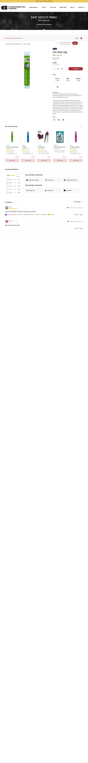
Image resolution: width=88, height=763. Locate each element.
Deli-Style (53, 7)
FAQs (71, 7)
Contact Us (81, 7)
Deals (43, 7)
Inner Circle (63, 7)
